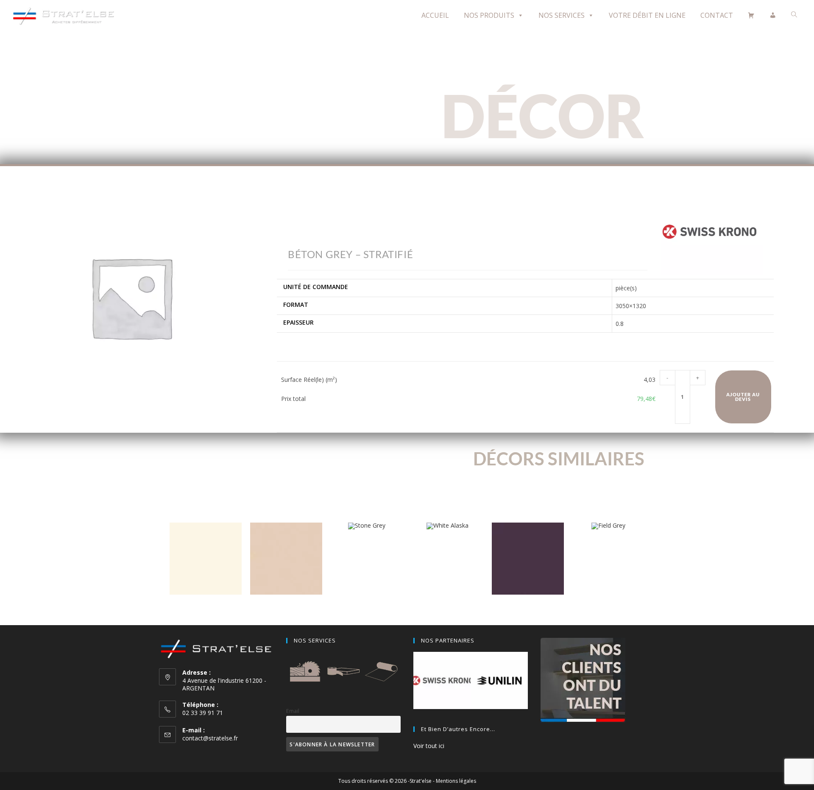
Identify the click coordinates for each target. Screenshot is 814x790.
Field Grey (608, 542)
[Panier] (751, 15)
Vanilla (205, 608)
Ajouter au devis (743, 397)
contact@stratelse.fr (210, 738)
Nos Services (561, 15)
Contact (716, 15)
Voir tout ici (428, 746)
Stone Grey (367, 542)
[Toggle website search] (794, 15)
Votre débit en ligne (647, 15)
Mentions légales (456, 780)
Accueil (435, 15)
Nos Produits (489, 15)
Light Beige (286, 608)
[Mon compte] (773, 15)
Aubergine (528, 608)
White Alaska (447, 542)
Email (292, 711)
